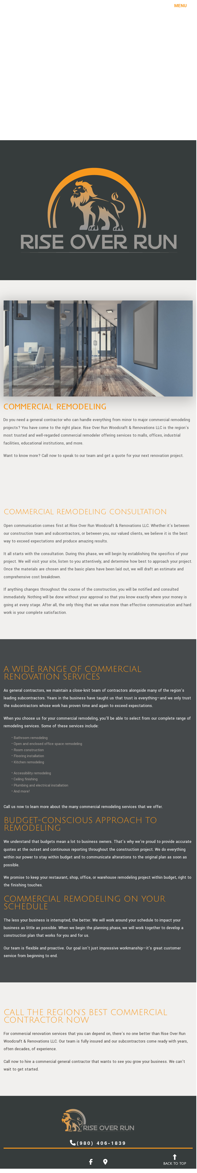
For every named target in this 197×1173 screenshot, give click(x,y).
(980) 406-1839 (101, 1142)
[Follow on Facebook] (90, 1162)
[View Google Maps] (105, 1162)
